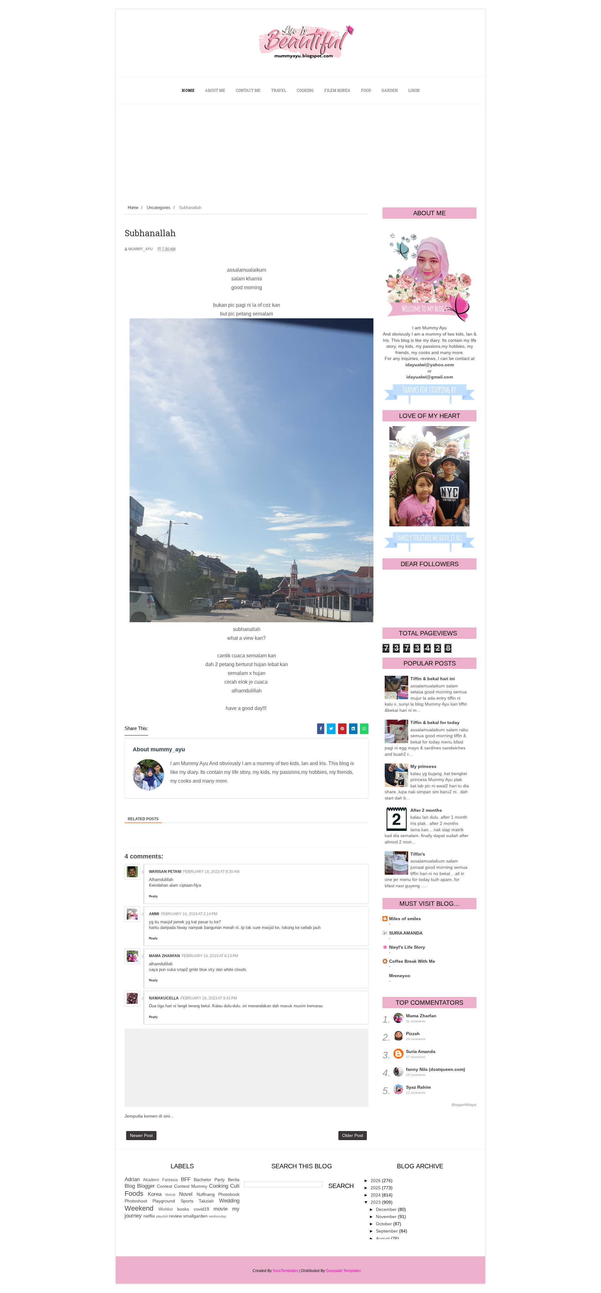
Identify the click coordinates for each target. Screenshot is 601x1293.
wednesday (217, 1216)
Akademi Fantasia (160, 1180)
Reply (153, 896)
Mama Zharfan (164, 956)
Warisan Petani (165, 871)
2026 (376, 1180)
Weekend (139, 1208)
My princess (423, 766)
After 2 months (426, 810)
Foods (134, 1193)
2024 (376, 1194)
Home (133, 207)
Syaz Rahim (418, 1087)
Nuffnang (206, 1194)
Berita (233, 1179)
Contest (164, 1186)
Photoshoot (136, 1200)
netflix (149, 1215)
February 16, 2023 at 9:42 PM (209, 998)
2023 (376, 1202)
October (384, 1223)
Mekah (170, 1195)
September (387, 1230)
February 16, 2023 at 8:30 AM (211, 871)
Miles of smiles (405, 918)
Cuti (234, 1186)
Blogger (146, 1186)
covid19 (201, 1209)
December (387, 1209)
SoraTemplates (285, 1271)
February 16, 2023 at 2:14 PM (189, 914)
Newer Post (141, 1135)
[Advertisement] (300, 151)
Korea (155, 1194)
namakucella (164, 998)
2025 (376, 1187)
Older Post (352, 1135)
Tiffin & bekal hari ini (432, 678)
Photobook (228, 1194)
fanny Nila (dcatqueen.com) (435, 1069)
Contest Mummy (190, 1186)
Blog (130, 1186)
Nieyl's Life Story (407, 947)
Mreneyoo (399, 975)
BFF (186, 1179)
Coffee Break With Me (412, 961)
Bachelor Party (209, 1179)
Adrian (132, 1179)
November (387, 1216)
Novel (186, 1194)
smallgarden (195, 1215)
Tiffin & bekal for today (435, 722)
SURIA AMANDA (406, 933)
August (383, 1238)
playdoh (162, 1216)
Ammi (154, 914)
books (183, 1209)
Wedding (229, 1201)
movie (220, 1209)
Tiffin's (417, 854)
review (175, 1215)
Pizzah (413, 1033)
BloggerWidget (464, 1105)
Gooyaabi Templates (343, 1271)
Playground (163, 1200)
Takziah (206, 1200)
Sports (187, 1200)
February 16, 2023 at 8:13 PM (210, 956)
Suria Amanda (420, 1051)
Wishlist (165, 1209)
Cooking (218, 1186)
